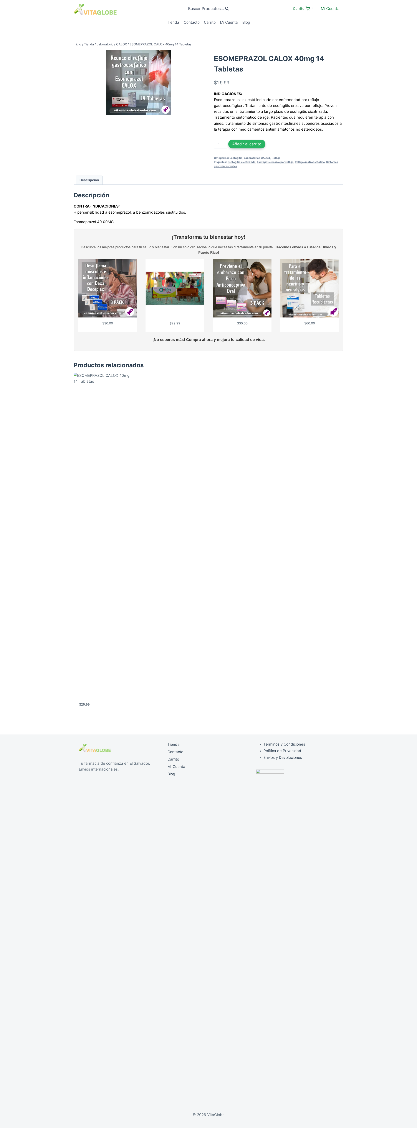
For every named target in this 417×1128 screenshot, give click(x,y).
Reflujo (276, 157)
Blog (246, 22)
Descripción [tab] (89, 180)
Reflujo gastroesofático (310, 162)
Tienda (173, 22)
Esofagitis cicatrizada (241, 162)
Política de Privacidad (282, 751)
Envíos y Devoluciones (282, 757)
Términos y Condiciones (284, 744)
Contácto (192, 22)
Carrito (210, 22)
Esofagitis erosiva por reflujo (275, 162)
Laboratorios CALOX (257, 157)
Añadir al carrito (246, 144)
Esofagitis (236, 157)
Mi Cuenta (330, 8)
